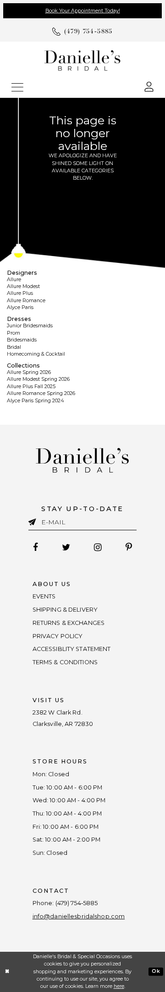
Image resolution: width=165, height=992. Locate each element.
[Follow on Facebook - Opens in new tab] (36, 547)
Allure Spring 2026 (29, 372)
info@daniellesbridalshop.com (79, 916)
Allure (14, 280)
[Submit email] (34, 521)
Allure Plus (20, 293)
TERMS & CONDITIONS (65, 662)
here (119, 986)
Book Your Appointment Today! (82, 11)
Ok (156, 971)
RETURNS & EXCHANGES (68, 622)
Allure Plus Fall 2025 (31, 386)
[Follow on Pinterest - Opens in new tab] (128, 547)
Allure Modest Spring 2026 (38, 379)
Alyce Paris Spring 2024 (35, 401)
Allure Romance (26, 301)
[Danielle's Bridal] (82, 60)
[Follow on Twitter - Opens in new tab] (65, 547)
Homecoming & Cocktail (36, 354)
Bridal (14, 347)
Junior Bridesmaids (30, 326)
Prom (13, 333)
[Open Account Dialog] (149, 86)
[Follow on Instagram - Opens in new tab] (97, 547)
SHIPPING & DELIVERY (65, 609)
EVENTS (44, 596)
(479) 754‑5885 (76, 903)
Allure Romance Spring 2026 (41, 393)
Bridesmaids (22, 340)
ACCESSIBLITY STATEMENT (72, 648)
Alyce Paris (20, 307)
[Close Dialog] (7, 972)
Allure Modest (23, 286)
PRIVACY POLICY (58, 636)
